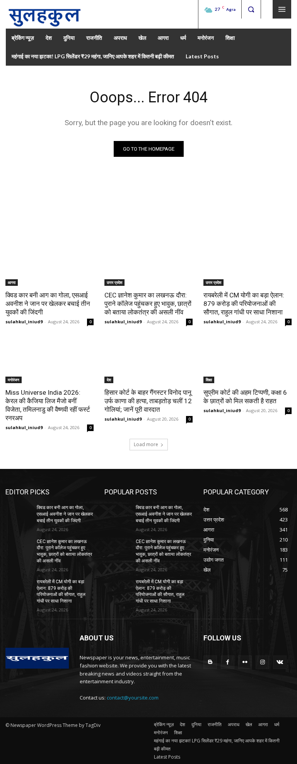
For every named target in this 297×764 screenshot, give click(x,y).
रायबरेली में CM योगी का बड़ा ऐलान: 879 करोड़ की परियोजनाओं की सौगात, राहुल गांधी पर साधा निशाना (243, 303)
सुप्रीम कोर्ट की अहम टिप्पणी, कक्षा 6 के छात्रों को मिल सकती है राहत (245, 397)
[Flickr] (245, 662)
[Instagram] (262, 662)
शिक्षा (209, 379)
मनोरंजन (13, 379)
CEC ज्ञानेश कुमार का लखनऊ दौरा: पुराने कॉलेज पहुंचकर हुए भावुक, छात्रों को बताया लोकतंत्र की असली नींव (147, 303)
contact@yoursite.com (133, 697)
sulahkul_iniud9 (24, 321)
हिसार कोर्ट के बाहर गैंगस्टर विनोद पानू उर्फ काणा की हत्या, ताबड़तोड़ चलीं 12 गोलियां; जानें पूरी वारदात (148, 401)
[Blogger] (210, 662)
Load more (146, 444)
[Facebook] (227, 662)
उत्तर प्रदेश (114, 282)
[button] (251, 9)
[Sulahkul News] (44, 14)
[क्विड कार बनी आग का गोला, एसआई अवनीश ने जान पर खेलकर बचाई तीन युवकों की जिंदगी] (49, 264)
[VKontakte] (280, 662)
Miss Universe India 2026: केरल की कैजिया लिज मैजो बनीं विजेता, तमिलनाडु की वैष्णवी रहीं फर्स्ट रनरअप (47, 405)
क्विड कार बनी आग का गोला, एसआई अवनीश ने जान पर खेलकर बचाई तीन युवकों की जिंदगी (47, 303)
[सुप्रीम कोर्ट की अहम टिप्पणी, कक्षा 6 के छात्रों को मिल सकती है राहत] (247, 361)
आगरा (11, 282)
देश (109, 379)
